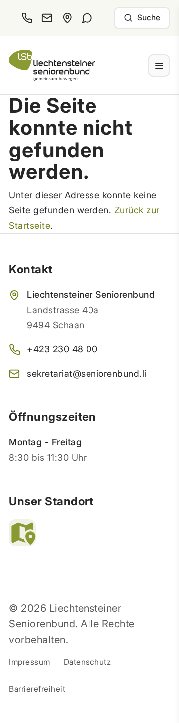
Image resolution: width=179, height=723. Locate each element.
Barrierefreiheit (37, 689)
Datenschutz (87, 662)
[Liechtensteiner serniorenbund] (52, 65)
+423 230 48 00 (62, 349)
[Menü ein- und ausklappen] (159, 65)
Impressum (29, 662)
